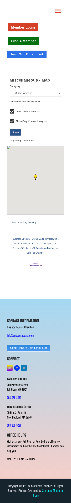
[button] (35, 177)
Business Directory (21, 239)
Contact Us (27, 248)
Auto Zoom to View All (27, 111)
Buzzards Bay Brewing (24, 222)
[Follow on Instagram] (10, 368)
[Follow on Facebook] (17, 368)
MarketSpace (47, 243)
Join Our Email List (26, 54)
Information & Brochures (45, 248)
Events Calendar (40, 239)
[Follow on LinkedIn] (24, 368)
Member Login (23, 27)
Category (15, 86)
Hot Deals (54, 239)
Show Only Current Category (31, 121)
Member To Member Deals (26, 243)
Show (15, 132)
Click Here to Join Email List (28, 348)
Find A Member (23, 41)
